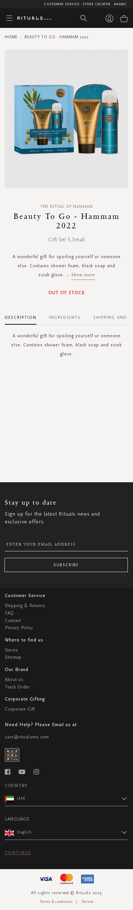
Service (87, 901)
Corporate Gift (20, 709)
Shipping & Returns (25, 605)
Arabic (120, 4)
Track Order (17, 687)
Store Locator (97, 4)
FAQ (9, 613)
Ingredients (65, 317)
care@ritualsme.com (27, 737)
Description (20, 317)
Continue (18, 853)
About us (14, 679)
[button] (72, 798)
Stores (11, 650)
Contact (13, 620)
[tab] (24, 315)
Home (11, 37)
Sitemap (13, 657)
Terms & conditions (56, 901)
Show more (83, 275)
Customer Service (61, 4)
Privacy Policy (19, 627)
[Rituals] (31, 18)
